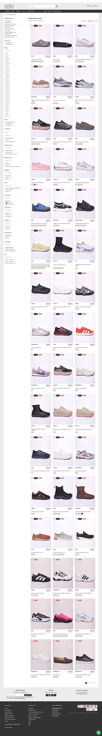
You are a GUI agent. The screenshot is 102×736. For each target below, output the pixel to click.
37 (6, 66)
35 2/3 (7, 58)
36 (6, 61)
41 (6, 92)
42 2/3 (7, 102)
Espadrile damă (8, 33)
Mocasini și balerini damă (10, 32)
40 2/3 (7, 89)
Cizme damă (7, 30)
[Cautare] (56, 6)
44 (6, 111)
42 (6, 99)
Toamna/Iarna (9, 123)
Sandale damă (8, 27)
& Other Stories (9, 138)
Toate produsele (8, 20)
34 (6, 53)
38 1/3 (7, 75)
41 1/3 (7, 94)
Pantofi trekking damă (9, 25)
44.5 (7, 112)
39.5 (7, 83)
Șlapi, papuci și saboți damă (11, 35)
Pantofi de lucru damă (9, 37)
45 (6, 114)
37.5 (7, 72)
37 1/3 (7, 68)
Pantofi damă (7, 22)
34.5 (7, 54)
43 (6, 106)
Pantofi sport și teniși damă (11, 24)
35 (6, 56)
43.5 (7, 109)
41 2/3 (7, 95)
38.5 (7, 78)
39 (6, 80)
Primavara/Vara (9, 122)
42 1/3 (7, 101)
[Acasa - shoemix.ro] (12, 6)
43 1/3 (7, 107)
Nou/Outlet (8, 42)
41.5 (7, 97)
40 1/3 (7, 87)
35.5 (7, 60)
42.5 (7, 104)
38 (6, 73)
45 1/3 (7, 116)
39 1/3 (7, 82)
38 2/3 (7, 77)
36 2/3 (7, 63)
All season (8, 125)
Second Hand (9, 44)
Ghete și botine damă (9, 28)
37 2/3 (7, 70)
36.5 (7, 65)
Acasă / (6, 14)
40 (6, 85)
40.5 (7, 90)
